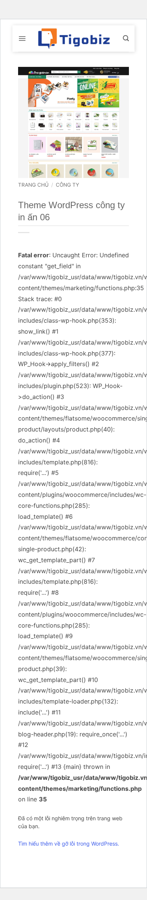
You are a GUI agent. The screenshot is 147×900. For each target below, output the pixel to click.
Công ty (67, 185)
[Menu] (22, 38)
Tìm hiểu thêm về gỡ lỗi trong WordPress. (68, 843)
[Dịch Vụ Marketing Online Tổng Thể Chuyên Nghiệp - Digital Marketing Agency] (73, 38)
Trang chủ (33, 185)
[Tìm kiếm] (126, 38)
